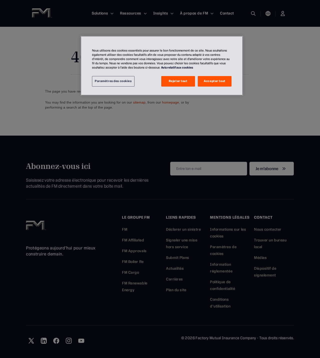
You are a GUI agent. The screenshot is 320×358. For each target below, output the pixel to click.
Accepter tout (214, 81)
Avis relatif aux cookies (177, 67)
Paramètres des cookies (113, 81)
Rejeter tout (178, 81)
